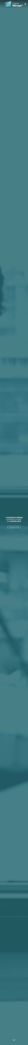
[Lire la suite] (14, 1039)
